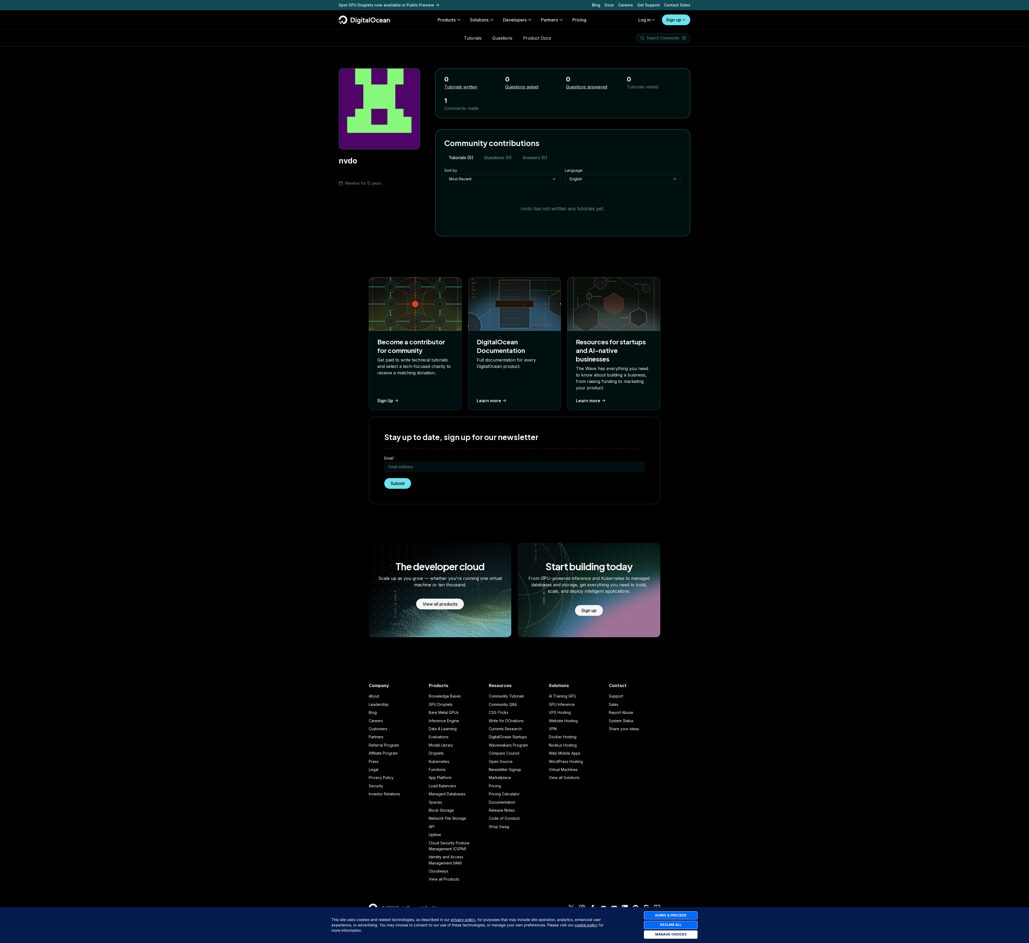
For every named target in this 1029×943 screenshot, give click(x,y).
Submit (398, 483)
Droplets (436, 753)
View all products (440, 604)
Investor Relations (384, 794)
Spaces (435, 802)
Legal (373, 769)
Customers (378, 728)
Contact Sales (677, 5)
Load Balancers (442, 786)
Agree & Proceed (671, 915)
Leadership (379, 704)
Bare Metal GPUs (443, 712)
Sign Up (385, 400)
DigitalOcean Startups (508, 737)
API (431, 826)
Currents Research (505, 728)
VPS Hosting (560, 712)
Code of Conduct (504, 818)
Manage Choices (671, 934)
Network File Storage (447, 818)
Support (616, 696)
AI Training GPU (562, 696)
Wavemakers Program (508, 745)
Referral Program (384, 745)
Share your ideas (624, 728)
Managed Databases (447, 794)
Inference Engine (444, 720)
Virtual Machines (563, 769)
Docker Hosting (562, 737)
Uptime (435, 834)
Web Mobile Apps (564, 753)
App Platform (440, 777)
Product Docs (537, 38)
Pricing (495, 786)
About (374, 696)
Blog (596, 5)
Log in (644, 20)
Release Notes (502, 810)
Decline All (670, 925)
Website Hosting (563, 720)
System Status (621, 720)
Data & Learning (443, 728)
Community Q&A (503, 704)
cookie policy (586, 925)
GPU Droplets (441, 704)
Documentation (502, 802)
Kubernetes (439, 761)
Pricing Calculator (504, 794)
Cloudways (438, 871)
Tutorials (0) (461, 157)
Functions (437, 769)
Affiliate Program (383, 753)
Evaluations (439, 737)
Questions (502, 38)
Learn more (489, 400)
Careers (625, 5)
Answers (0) (534, 157)
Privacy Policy (381, 777)
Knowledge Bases (445, 696)
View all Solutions (564, 777)
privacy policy (463, 919)
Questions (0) (498, 157)
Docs (609, 5)
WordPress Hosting (566, 761)
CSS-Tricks (498, 712)
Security (376, 786)
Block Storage (441, 810)
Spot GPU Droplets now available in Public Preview (386, 5)
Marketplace (500, 777)
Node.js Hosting (563, 745)
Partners (376, 737)
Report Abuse (621, 712)
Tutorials (473, 38)
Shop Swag (499, 826)
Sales (613, 704)
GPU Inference (562, 704)
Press (374, 761)
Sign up (673, 20)
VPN (553, 728)
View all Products (444, 879)
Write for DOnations (506, 720)
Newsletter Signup (505, 769)
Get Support (648, 5)
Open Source (501, 761)
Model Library (441, 745)
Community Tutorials (506, 696)
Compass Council (504, 753)
